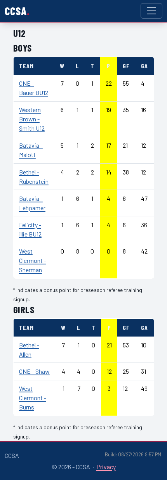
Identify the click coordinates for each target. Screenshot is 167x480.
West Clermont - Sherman (32, 260)
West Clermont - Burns (32, 398)
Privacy (106, 466)
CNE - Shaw (34, 371)
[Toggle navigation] (151, 11)
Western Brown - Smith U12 (32, 119)
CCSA (16, 10)
